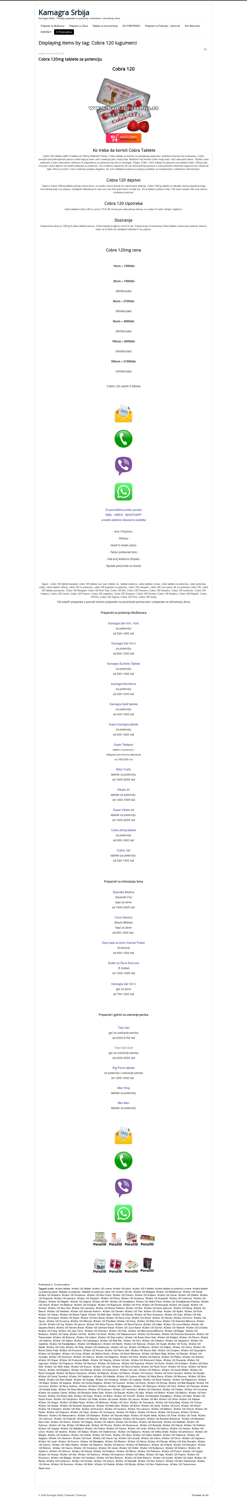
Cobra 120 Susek (158, 1343)
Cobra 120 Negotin (59, 1301)
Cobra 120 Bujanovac (110, 1304)
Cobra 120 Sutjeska (111, 1418)
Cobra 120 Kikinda (123, 1314)
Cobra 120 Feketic (173, 1389)
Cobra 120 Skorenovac (127, 1425)
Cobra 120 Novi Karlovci (152, 1461)
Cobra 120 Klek (72, 1409)
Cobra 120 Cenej (59, 1334)
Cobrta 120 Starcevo (97, 1330)
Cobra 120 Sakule (173, 1425)
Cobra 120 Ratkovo (150, 1369)
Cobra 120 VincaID (125, 1396)
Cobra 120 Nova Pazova (129, 1324)
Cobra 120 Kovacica (58, 1321)
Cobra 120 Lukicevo (139, 1409)
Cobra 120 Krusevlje (175, 1360)
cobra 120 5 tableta (144, 1288)
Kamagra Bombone (123, 684)
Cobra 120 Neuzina (88, 1418)
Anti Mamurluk (192, 25)
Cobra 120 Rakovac (135, 1343)
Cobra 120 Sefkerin (195, 1425)
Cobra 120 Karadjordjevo (63, 1343)
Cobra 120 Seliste (105, 1464)
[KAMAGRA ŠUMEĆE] (116, 1238)
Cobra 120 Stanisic (194, 1356)
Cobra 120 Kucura (94, 1350)
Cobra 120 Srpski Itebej (144, 1415)
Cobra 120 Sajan (84, 1396)
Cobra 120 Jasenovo (61, 1438)
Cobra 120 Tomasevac (103, 1412)
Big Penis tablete (124, 1068)
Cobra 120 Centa (151, 1405)
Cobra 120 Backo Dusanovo (72, 1373)
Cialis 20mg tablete (123, 830)
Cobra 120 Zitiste (142, 1317)
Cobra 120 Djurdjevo (50, 1353)
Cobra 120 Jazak (109, 1448)
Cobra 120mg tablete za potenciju (70, 59)
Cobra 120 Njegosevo (121, 1386)
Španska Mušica (123, 892)
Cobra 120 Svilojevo (177, 1363)
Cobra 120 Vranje (193, 1291)
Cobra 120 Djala (183, 1396)
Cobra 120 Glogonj (83, 1422)
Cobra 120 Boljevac (62, 1304)
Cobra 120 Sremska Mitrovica (179, 1321)
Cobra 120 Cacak (168, 1295)
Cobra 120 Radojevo (89, 1415)
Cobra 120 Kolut (129, 1356)
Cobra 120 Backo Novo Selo (141, 1337)
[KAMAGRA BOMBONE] (100, 1238)
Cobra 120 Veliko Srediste (147, 1435)
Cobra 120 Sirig (75, 1347)
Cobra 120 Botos (131, 1405)
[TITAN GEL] (147, 1265)
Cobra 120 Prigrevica (62, 1363)
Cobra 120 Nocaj (137, 1441)
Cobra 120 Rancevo (86, 1363)
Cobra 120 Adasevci (92, 1444)
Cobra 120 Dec (69, 1454)
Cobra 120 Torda (188, 1415)
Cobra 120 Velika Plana (149, 1301)
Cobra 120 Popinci (176, 1454)
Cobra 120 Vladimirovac (103, 1431)
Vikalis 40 (123, 789)
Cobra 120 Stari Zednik (60, 1379)
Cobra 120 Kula (194, 1311)
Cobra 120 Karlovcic (90, 1454)
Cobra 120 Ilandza (180, 1428)
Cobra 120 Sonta (156, 1363)
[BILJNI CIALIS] (147, 1238)
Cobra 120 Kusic (83, 1438)
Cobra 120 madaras (131, 1379)
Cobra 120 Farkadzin (50, 1409)
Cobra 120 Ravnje (158, 1441)
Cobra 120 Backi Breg (154, 1353)
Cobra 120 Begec (175, 1330)
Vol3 (136, 623)
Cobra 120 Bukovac (64, 1337)
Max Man (123, 1103)
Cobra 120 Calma (151, 1438)
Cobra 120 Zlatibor (189, 1295)
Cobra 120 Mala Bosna (151, 1376)
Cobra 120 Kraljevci (105, 1451)
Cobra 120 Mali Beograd (182, 1383)
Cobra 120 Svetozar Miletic (75, 1360)
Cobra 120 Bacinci (115, 1444)
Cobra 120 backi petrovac (158, 1308)
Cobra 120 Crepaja (49, 1428)
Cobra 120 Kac (79, 1334)
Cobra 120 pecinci (76, 1324)
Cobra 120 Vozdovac (133, 1298)
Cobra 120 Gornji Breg (168, 1402)
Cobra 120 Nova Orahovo (64, 1386)
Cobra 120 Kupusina (133, 1363)
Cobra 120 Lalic (129, 1369)
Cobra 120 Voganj (193, 1451)
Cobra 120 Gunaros (115, 1383)
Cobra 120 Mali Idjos (100, 1314)
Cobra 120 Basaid (115, 1392)
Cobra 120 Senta (70, 1317)
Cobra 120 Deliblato (175, 1422)
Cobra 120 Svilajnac (86, 1304)
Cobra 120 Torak (168, 1415)
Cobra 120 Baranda (151, 1425)
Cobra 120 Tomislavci (125, 1389)
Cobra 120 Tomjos (192, 1402)
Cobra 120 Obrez (136, 1454)
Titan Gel (123, 1027)
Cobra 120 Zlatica (127, 1412)
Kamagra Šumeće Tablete (123, 663)
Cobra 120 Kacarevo (135, 1418)
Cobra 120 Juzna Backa (177, 1324)
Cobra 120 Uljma (123, 1435)
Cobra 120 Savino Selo (144, 1350)
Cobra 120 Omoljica (127, 1422)
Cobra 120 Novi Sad (59, 1308)
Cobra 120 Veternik (175, 1327)
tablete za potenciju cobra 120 (99, 1291)
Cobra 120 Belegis (61, 1457)
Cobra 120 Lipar (102, 1366)
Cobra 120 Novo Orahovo (93, 1386)
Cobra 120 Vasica (63, 1448)
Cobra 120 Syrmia (152, 1327)
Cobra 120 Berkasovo (138, 1444)
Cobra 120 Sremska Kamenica (179, 1334)
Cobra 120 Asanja (49, 1454)
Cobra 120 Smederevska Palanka (182, 1301)
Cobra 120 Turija (56, 1347)
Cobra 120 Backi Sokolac (157, 1379)
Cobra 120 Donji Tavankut (169, 1373)
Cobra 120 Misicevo (176, 1376)
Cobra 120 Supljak (84, 1379)
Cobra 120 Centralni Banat (100, 1327)
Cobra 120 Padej (89, 1399)
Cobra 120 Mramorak (79, 1425)
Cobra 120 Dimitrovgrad (155, 1304)
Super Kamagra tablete (123, 724)
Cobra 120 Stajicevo (58, 1412)
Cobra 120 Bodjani (168, 1337)
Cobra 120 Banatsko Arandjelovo (155, 1396)
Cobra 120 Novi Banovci (110, 1457)
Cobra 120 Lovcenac (196, 1389)
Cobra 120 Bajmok (99, 1373)
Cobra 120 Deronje (82, 1369)
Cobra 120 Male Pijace (73, 1402)
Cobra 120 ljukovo (104, 1461)
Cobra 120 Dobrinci (177, 1448)
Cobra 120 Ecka (171, 1405)
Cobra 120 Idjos (136, 1392)
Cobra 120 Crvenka (198, 1327)
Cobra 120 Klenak (82, 1451)
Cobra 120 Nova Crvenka (127, 1366)
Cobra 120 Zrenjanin (88, 1298)
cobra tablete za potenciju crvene (174, 1288)
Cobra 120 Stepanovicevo (122, 1334)
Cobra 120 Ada (193, 1314)
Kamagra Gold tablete (124, 704)
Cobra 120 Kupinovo (113, 1454)
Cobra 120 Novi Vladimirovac (153, 1464)
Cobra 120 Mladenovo (90, 1343)
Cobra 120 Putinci (172, 1451)
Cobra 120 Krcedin (83, 1461)
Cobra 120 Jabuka (104, 1422)
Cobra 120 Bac (135, 1308)
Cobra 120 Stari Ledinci (111, 1337)
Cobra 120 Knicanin (93, 1409)
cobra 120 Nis (125, 1291)
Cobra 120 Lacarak (130, 1438)
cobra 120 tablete (82, 1288)
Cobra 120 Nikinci (127, 1451)
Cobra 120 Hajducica (130, 1431)
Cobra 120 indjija (153, 1324)
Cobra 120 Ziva (133, 1340)
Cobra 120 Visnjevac (108, 1379)
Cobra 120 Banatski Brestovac (164, 1418)
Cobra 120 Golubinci (84, 1457)
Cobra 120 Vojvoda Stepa (116, 1415)
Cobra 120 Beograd (145, 1291)
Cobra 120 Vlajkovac (175, 1435)
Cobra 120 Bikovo (121, 1373)
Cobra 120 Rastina (150, 1356)
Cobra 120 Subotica (50, 1295)
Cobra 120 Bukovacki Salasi (147, 1360)
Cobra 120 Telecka (101, 1360)
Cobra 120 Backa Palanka (110, 1308)
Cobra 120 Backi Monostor (126, 1353)
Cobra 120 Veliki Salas (58, 1366)
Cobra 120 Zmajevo (169, 1350)
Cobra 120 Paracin (123, 1295)
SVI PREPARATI (131, 25)
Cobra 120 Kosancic (71, 1350)
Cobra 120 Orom (120, 1402)
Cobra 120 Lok (119, 1347)
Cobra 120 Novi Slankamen (181, 1461)
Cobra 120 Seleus (79, 1431)
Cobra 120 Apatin (174, 1311)
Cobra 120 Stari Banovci (139, 1457)
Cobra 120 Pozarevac (74, 1295)
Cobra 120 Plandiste (105, 1321)
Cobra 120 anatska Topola (53, 1392)
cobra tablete (63, 1288)
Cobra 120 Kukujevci (186, 1444)
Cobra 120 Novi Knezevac (149, 1314)
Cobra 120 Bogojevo (59, 1369)
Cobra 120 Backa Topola (74, 1314)
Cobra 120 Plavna (190, 1337)
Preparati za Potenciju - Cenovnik (162, 25)
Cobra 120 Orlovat (184, 1409)
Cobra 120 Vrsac (127, 1321)
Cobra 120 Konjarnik (157, 1298)
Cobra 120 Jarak (48, 1441)
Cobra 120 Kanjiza (49, 1317)
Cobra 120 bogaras (61, 1383)
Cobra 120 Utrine (169, 1399)
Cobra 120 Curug (72, 1353)
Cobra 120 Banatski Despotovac (78, 1405)
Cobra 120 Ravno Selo (118, 1350)
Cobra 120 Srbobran (58, 1311)
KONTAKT (46, 32)
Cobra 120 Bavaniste (151, 1422)
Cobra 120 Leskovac (181, 1298)
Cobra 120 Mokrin (156, 1392)
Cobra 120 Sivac (178, 1366)
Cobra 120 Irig (56, 1324)
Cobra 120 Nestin (114, 1343)
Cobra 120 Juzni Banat (129, 1327)
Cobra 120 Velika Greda (156, 1431)
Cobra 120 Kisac (98, 1334)
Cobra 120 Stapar (49, 1360)
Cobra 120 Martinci (116, 1441)
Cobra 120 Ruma (111, 1298)
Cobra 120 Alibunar (82, 1321)
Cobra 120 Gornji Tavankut (54, 1376)
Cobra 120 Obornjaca (146, 1386)
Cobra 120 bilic (122, 1360)
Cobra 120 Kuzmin (69, 1441)
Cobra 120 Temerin (114, 1311)
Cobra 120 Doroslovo (61, 1356)
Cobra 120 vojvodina (83, 1308)
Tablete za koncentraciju (105, 25)
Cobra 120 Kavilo (137, 1383)
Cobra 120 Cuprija (180, 1304)
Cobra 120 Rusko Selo (61, 1396)
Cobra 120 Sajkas (162, 1347)
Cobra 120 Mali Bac (111, 1340)
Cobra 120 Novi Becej (93, 1317)
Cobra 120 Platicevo (149, 1451)
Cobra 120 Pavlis (103, 1435)
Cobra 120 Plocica (102, 1425)
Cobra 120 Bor (101, 1301)
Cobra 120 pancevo (66, 1298)
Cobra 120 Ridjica (172, 1356)
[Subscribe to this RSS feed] (205, 49)
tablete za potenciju (70, 1291)
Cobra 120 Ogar (156, 1454)
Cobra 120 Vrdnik (130, 1448)
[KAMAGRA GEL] (100, 1266)
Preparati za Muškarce (52, 25)
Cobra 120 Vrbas (153, 1311)
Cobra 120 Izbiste (82, 1435)
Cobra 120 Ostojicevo (66, 1399)
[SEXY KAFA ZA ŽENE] (116, 1266)
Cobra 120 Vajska (63, 1340)
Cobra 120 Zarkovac (109, 1363)
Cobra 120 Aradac (49, 1405)
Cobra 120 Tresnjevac (142, 1402)
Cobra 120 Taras (80, 1412)
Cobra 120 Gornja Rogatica (88, 1383)
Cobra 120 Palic (118, 1330)
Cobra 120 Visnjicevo (86, 1448)
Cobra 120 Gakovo (84, 1356)
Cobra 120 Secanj (163, 1317)
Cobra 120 (123, 850)
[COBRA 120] (131, 1238)
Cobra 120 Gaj (57, 1425)
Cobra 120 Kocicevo (63, 1464)
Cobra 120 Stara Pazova (101, 1324)
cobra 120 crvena (103, 1288)
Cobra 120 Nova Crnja (118, 1317)
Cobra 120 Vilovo (183, 1347)
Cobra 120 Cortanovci (59, 1461)
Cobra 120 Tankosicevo (183, 1464)
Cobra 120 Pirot (132, 1304)
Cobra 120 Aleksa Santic (97, 1353)
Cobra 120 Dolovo (61, 1422)
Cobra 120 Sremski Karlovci (86, 1311)
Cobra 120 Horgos (49, 1402)
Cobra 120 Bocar (148, 1412)
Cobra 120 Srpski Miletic (176, 1369)
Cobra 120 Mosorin (140, 1347)
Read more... (45, 1468)
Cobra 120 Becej (183, 1308)
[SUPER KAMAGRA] (131, 1265)
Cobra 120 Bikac (104, 1396)
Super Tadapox (123, 744)
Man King (123, 1088)
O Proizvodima (64, 32)
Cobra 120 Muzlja (126, 1464)
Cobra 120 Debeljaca (73, 1428)
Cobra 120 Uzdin (137, 1428)
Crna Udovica (123, 917)
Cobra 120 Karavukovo (107, 1369)
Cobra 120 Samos (117, 1428)
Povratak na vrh (200, 1495)
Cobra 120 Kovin (183, 1317)
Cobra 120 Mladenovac (169, 1291)
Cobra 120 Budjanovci (152, 1448)
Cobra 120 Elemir (191, 1405)
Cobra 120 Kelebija (105, 1376)
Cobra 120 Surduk (163, 1457)
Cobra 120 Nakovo (177, 1392)
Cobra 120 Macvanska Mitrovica (146, 1330)
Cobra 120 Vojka (184, 1457)
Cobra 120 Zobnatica (150, 1389)
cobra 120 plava (122, 1288)
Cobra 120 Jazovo (130, 1399)
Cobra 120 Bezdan (178, 1353)
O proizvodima (61, 1284)
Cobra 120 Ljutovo (127, 1376)
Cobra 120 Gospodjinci (194, 1350)
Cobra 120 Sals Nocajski (183, 1441)
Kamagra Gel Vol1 (120, 623)
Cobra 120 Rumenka (149, 1334)
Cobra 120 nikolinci (57, 1431)
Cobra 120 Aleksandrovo (63, 1415)
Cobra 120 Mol (150, 1399)
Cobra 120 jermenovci (182, 1431)
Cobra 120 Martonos (98, 1402)
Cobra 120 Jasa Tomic (71, 1330)
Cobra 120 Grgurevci (194, 1438)
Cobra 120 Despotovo (178, 1340)
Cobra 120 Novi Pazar (99, 1295)
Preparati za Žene (78, 25)
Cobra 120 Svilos (178, 1343)
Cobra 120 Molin (84, 1464)
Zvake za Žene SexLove (123, 963)
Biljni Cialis (123, 769)
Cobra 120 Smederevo (123, 1301)
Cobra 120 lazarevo (116, 1409)
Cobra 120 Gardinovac (98, 1347)
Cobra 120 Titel (134, 1311)
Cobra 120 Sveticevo (101, 1389)
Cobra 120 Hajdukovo (81, 1376)
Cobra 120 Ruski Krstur (154, 1366)
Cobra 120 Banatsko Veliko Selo (87, 1392)
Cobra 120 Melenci (162, 1409)
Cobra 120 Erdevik (162, 1444)
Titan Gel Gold (123, 1048)
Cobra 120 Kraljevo (146, 1295)
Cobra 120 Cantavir (143, 1373)
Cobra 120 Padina (95, 1428)
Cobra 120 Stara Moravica (73, 1389)
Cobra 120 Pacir (167, 1386)
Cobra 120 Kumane (169, 1412)
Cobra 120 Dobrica (159, 1428)
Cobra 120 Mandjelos (93, 1441)
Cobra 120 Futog (48, 1330)
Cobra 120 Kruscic (82, 1366)
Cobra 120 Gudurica (59, 1435)
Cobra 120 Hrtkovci (61, 1451)
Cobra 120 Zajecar (81, 1301)
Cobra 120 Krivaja (158, 1383)
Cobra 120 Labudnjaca (87, 1340)
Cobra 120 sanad (109, 1399)
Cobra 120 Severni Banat (71, 1327)
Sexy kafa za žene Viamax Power (123, 943)
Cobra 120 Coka (174, 1314)
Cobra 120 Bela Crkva (150, 1321)
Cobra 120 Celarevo (153, 1340)
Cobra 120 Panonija (189, 1386)
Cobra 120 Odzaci (49, 1314)
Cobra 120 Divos (172, 1438)
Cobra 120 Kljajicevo (108, 1356)
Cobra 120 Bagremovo (185, 1379)
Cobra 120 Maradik (127, 1461)
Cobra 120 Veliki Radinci (66, 1444)
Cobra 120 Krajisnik (65, 1418)
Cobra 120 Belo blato (109, 1405)
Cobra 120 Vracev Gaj (105, 1438)
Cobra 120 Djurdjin (195, 1373)
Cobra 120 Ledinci (87, 1337)
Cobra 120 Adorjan (190, 1399)
